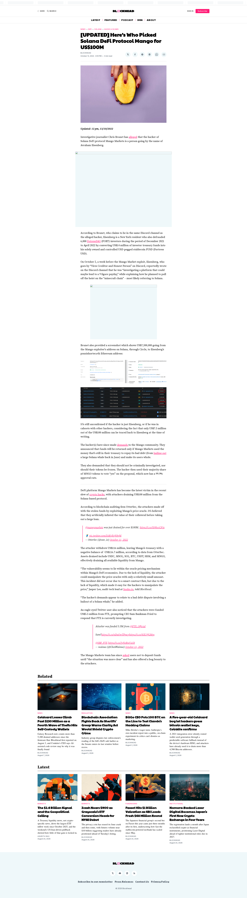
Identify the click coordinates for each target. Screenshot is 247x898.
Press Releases (124, 881)
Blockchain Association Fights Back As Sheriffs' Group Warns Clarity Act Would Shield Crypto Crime (100, 725)
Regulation (87, 713)
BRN (140, 20)
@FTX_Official (137, 626)
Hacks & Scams (111, 29)
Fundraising (131, 804)
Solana (98, 29)
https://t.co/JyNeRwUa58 (121, 643)
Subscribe (202, 11)
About (151, 20)
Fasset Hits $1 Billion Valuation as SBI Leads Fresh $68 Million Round (144, 811)
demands (122, 445)
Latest (95, 20)
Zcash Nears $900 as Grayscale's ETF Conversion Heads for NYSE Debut (98, 813)
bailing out (160, 453)
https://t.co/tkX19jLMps (141, 634)
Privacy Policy (160, 881)
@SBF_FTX (101, 643)
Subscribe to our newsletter (95, 881)
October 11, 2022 (119, 540)
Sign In (190, 11)
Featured (110, 20)
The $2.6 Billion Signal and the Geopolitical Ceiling (55, 811)
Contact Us (142, 881)
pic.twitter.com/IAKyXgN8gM (105, 535)
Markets (42, 804)
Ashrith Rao (44, 836)
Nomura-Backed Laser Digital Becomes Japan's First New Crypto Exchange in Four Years (188, 813)
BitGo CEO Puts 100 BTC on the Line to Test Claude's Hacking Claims (145, 721)
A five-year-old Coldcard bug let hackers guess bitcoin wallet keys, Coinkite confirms (189, 723)
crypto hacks (96, 494)
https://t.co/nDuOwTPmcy (115, 634)
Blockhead (86, 53)
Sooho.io (128, 589)
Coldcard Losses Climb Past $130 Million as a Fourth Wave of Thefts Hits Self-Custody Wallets (57, 723)
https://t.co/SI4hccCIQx (152, 527)
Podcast (127, 20)
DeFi (90, 29)
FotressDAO (94, 241)
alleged (133, 137)
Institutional (176, 804)
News (83, 29)
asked (126, 655)
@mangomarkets (94, 527)
